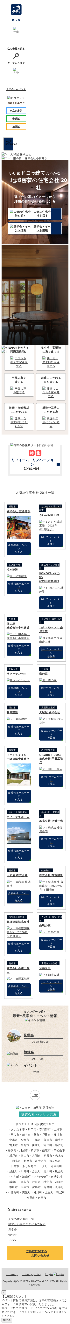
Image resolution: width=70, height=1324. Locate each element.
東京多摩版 (16, 110)
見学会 (12, 1229)
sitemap (12, 1274)
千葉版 (16, 118)
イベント (14, 1240)
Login (49, 1274)
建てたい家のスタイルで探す (27, 1224)
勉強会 (12, 1235)
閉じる (7, 1320)
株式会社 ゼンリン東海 (39, 1114)
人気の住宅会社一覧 (21, 1219)
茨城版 (16, 126)
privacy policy (31, 1274)
